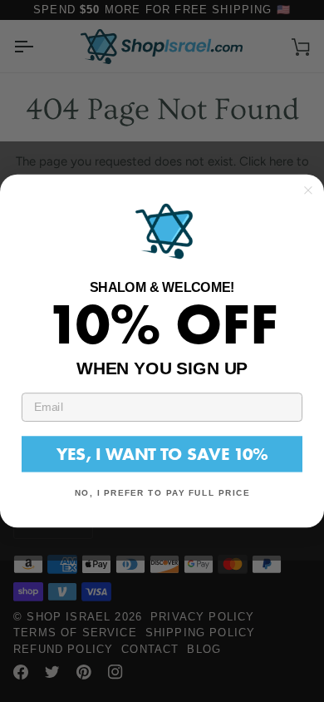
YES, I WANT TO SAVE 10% (162, 453)
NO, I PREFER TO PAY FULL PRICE (162, 493)
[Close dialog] (308, 190)
